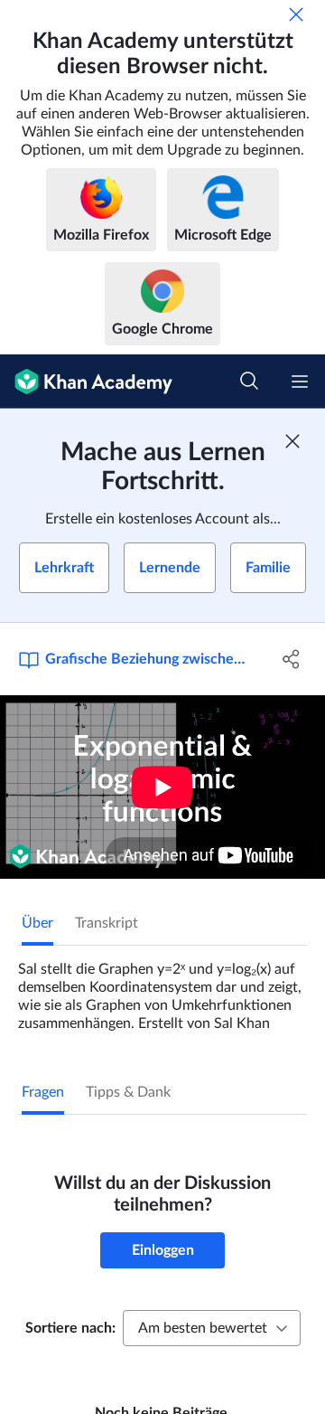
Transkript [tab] (106, 923)
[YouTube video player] (162, 787)
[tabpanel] (162, 989)
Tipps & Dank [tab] (128, 1092)
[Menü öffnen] (300, 381)
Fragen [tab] (43, 1092)
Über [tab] (37, 923)
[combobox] (212, 1328)
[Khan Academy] (86, 381)
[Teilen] (291, 659)
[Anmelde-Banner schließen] (292, 441)
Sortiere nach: (70, 1328)
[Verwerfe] (296, 14)
